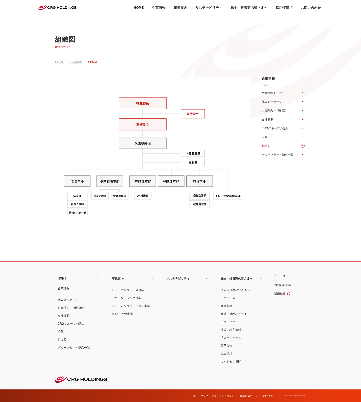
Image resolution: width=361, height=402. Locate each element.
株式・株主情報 (231, 329)
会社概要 (63, 315)
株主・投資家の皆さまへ (249, 7)
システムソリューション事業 (131, 306)
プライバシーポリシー (223, 395)
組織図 (62, 339)
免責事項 (226, 353)
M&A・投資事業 (122, 314)
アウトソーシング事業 (126, 298)
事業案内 (180, 7)
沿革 (61, 331)
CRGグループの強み (71, 323)
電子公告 (226, 345)
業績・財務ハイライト (235, 314)
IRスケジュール (231, 337)
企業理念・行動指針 (71, 307)
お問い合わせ (311, 7)
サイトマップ (200, 395)
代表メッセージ (68, 300)
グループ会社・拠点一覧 (74, 347)
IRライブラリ (229, 322)
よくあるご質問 (231, 361)
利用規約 (268, 395)
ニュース (280, 276)
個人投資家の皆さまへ (235, 290)
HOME (139, 7)
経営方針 (226, 306)
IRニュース (228, 298)
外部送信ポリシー (250, 395)
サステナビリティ (209, 7)
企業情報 (158, 7)
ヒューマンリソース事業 (128, 290)
